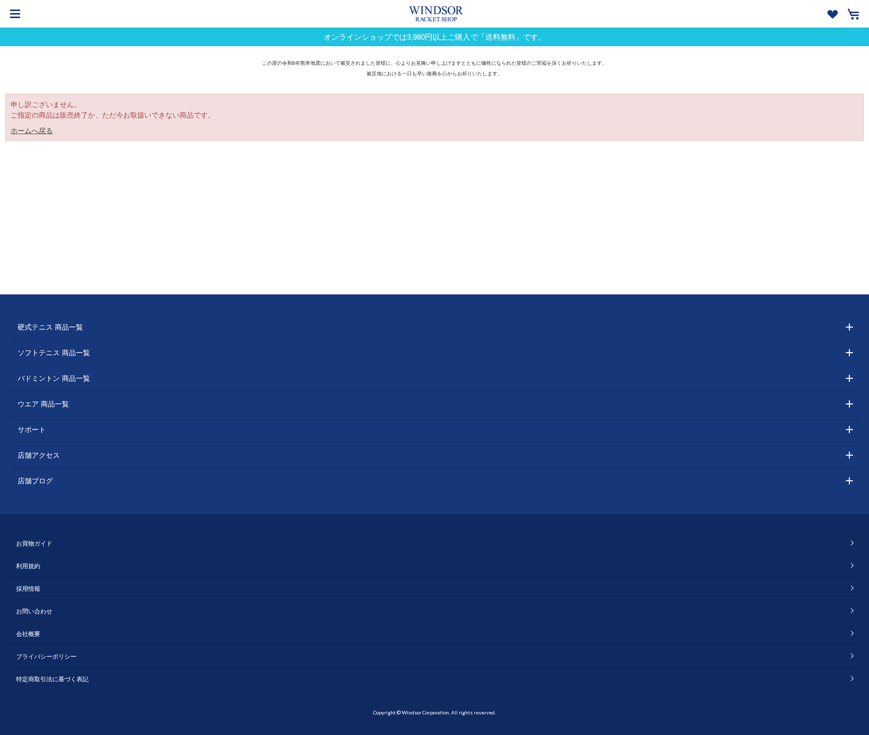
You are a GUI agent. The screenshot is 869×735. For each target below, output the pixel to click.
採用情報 (28, 588)
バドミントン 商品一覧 (54, 378)
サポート (32, 429)
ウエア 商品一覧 (43, 403)
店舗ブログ (35, 480)
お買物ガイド (34, 543)
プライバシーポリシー (46, 656)
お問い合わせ (34, 610)
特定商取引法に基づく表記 (52, 678)
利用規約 (28, 565)
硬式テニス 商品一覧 (50, 327)
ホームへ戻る (32, 130)
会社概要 (28, 633)
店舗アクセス (39, 455)
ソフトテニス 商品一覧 (54, 352)
